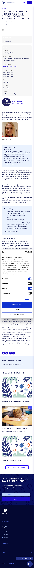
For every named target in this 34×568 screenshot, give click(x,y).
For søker (5, 543)
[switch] (30, 283)
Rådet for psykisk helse (10, 66)
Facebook (6, 537)
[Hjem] (17, 511)
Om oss (4, 548)
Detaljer (27, 299)
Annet (3, 552)
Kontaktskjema (9, 527)
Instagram (6, 534)
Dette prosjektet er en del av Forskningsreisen (17, 102)
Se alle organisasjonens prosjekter (17, 467)
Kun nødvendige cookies (17, 314)
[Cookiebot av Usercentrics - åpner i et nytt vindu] (25, 252)
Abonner (16, 499)
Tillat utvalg (17, 309)
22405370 (6, 526)
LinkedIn (6, 532)
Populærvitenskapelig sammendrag (12, 364)
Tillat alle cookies (17, 304)
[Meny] (29, 2)
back (5, 8)
